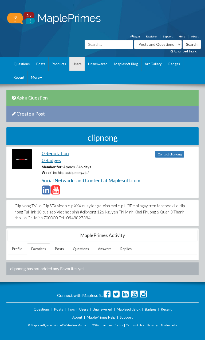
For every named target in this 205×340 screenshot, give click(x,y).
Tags (71, 309)
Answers (104, 249)
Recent (19, 77)
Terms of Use (135, 325)
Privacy (152, 325)
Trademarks (169, 325)
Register (151, 36)
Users (77, 64)
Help (182, 36)
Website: (49, 172)
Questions (22, 64)
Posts (40, 64)
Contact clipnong (170, 154)
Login (136, 36)
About (195, 36)
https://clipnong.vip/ (73, 172)
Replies (126, 249)
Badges (174, 64)
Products (59, 64)
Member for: (52, 167)
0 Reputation (55, 153)
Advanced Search (186, 51)
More (35, 77)
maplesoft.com (112, 325)
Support (168, 36)
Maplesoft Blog (126, 64)
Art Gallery (153, 64)
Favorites (38, 249)
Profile (17, 249)
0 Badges (51, 160)
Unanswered (98, 64)
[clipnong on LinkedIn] (46, 192)
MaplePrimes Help (101, 317)
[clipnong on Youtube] (55, 192)
